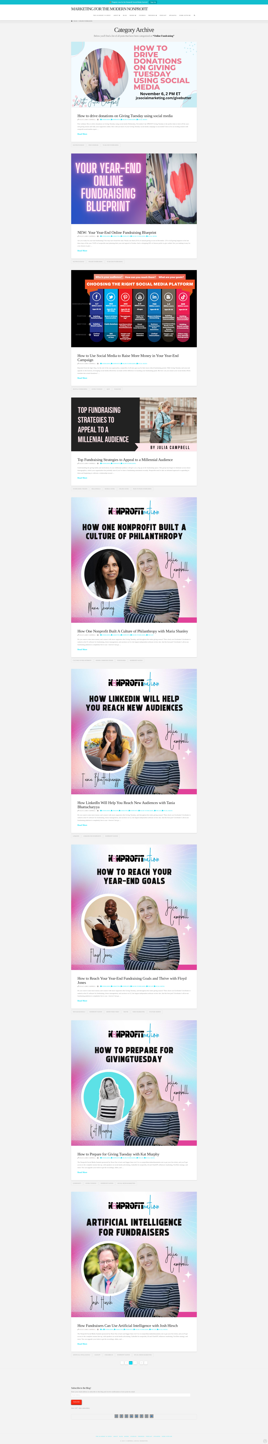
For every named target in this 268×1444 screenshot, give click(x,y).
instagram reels (79, 1012)
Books (126, 1436)
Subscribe (76, 1402)
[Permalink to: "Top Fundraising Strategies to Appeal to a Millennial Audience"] (134, 424)
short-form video (112, 1012)
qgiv (108, 389)
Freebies (141, 1436)
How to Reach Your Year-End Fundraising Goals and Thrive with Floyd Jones (131, 980)
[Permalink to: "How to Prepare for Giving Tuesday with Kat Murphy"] (134, 1083)
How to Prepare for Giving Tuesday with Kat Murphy (118, 1154)
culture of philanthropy (82, 660)
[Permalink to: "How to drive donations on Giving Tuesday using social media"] (134, 74)
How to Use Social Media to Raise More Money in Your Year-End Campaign (127, 357)
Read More (82, 134)
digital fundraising (80, 389)
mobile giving (110, 489)
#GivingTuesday (78, 145)
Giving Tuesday (96, 389)
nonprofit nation (136, 660)
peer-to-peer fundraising (142, 489)
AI (102, 1329)
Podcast (150, 635)
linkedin (76, 836)
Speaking (157, 1436)
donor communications (104, 660)
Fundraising (105, 119)
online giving (124, 489)
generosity (77, 1183)
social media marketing (126, 1183)
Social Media (142, 119)
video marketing (138, 1012)
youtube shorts (155, 1012)
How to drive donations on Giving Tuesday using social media (125, 116)
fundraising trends (80, 489)
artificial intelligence (81, 1355)
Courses (133, 1436)
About (115, 1436)
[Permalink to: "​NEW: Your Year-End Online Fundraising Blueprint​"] (134, 188)
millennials (95, 489)
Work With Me (167, 1436)
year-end (117, 389)
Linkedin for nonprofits (92, 836)
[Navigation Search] (194, 15)
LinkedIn (115, 810)
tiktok (125, 1012)
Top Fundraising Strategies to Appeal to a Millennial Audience (125, 460)
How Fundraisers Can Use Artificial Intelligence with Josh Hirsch (127, 1325)
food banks (121, 660)
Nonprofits (116, 119)
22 (141, 1363)
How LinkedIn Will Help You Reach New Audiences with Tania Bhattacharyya (126, 805)
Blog (121, 1436)
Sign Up (153, 2)
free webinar (93, 145)
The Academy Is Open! (104, 1436)
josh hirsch (109, 1355)
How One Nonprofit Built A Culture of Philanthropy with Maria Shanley (132, 631)
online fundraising (95, 261)
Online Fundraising (129, 119)
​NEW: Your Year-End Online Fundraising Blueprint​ (116, 232)
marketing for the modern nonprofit (109, 9)
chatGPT (97, 1355)
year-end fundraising (111, 145)
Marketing (116, 236)
